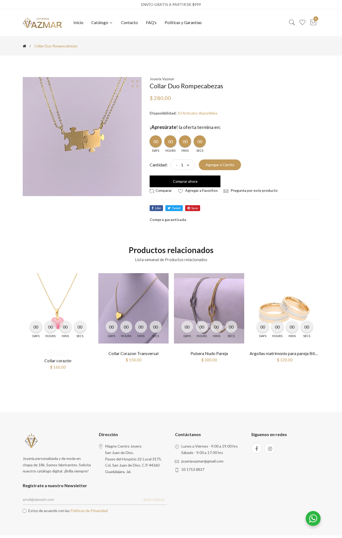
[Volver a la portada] (24, 46)
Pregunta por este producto (254, 190)
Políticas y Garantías (183, 22)
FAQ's (151, 22)
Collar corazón (57, 360)
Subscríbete (153, 499)
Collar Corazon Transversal (133, 353)
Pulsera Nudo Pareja (209, 353)
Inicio (78, 22)
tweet (176, 208)
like (158, 208)
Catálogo (100, 22)
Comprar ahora (185, 181)
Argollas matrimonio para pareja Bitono (286, 353)
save (194, 208)
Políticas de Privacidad (89, 510)
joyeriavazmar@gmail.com (202, 461)
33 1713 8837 (192, 469)
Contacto (129, 22)
